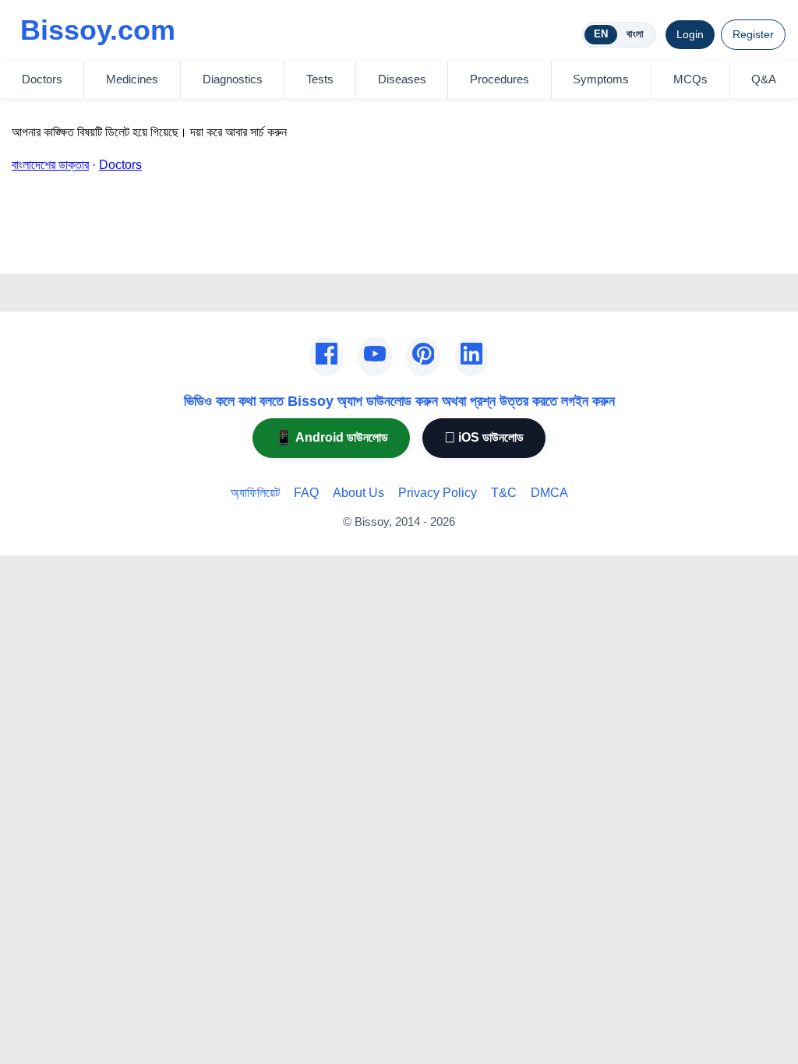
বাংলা (635, 34)
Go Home (38, 251)
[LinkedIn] (471, 356)
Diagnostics (233, 79)
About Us (358, 492)
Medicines (132, 79)
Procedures (499, 79)
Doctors (42, 79)
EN (601, 34)
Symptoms (601, 79)
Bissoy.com (97, 30)
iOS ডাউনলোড (484, 437)
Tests (320, 79)
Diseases (402, 79)
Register (753, 34)
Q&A (763, 79)
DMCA (549, 492)
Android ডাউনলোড (331, 437)
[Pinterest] (423, 356)
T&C (504, 492)
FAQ (306, 492)
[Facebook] (326, 356)
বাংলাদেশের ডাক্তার (50, 164)
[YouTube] (375, 356)
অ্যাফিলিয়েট (255, 492)
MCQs (690, 79)
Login (690, 34)
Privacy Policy (437, 492)
